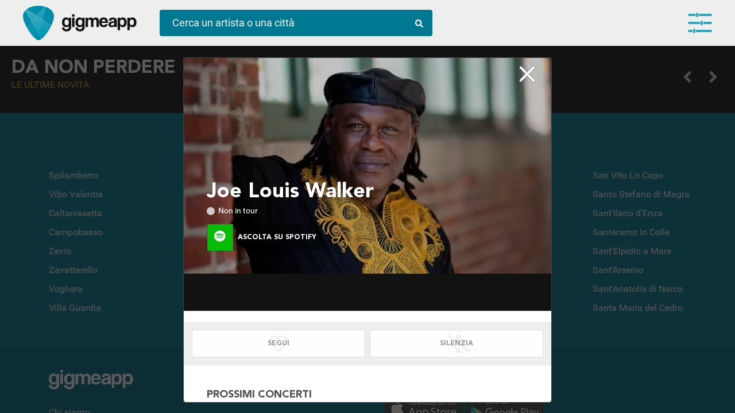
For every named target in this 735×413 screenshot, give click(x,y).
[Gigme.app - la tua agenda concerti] (38, 23)
